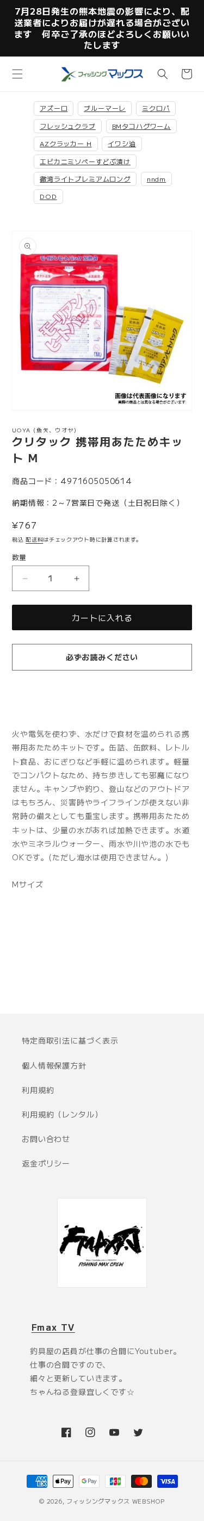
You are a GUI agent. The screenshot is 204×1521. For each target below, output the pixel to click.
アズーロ (53, 108)
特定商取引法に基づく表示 (70, 1040)
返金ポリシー (46, 1163)
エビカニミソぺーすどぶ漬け (85, 161)
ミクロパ (156, 108)
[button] (17, 74)
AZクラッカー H (66, 143)
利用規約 (38, 1089)
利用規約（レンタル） (62, 1114)
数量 (19, 557)
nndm (156, 178)
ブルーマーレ (105, 108)
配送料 (34, 539)
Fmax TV (53, 1326)
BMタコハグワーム (141, 126)
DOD (48, 196)
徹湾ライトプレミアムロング (85, 178)
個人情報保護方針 (54, 1065)
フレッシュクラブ (68, 126)
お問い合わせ (46, 1138)
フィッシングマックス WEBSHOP (115, 1501)
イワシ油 (121, 143)
